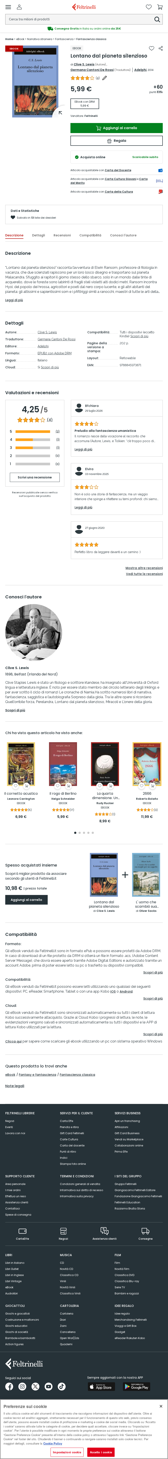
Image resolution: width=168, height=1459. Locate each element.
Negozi (9, 1121)
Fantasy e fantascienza (37, 1074)
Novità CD (66, 1269)
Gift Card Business (127, 1133)
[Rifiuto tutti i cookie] (161, 1406)
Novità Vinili (67, 1287)
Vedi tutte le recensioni (144, 574)
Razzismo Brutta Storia (130, 1208)
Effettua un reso (15, 1196)
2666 (147, 793)
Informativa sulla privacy (77, 1196)
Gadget (120, 1332)
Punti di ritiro (68, 1151)
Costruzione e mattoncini (22, 1320)
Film (117, 1263)
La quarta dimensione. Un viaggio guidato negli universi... (105, 795)
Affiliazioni (121, 1127)
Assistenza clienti (16, 1202)
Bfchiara (92, 406)
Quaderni (66, 1344)
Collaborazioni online (129, 1145)
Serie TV (120, 1287)
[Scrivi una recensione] (104, 78)
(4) (50, 420)
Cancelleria (67, 1332)
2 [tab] (79, 833)
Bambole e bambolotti (20, 1338)
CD (62, 1263)
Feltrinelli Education (127, 1202)
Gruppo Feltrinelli (125, 1184)
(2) (58, 431)
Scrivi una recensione (35, 477)
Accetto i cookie (101, 1452)
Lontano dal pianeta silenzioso (104, 904)
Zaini (63, 1326)
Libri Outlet (12, 1269)
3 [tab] (84, 833)
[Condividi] (161, 48)
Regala (119, 140)
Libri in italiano (14, 1263)
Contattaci (12, 1208)
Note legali (14, 1086)
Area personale (15, 1184)
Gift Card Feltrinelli (72, 1133)
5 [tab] (93, 833)
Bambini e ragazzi (127, 1293)
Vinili (63, 1281)
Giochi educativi (16, 1326)
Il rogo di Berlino (63, 793)
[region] (84, 1429)
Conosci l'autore (123, 235)
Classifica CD (69, 1275)
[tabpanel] (35, 82)
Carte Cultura (69, 1139)
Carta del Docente (118, 170)
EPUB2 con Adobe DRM (55, 353)
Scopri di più (50, 367)
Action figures (14, 1344)
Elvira (89, 469)
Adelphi (140, 70)
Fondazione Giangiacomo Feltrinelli (138, 1196)
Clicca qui (13, 1041)
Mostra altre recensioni (144, 568)
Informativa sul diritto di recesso (81, 1190)
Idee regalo (122, 1313)
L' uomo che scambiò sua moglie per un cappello (146, 904)
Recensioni (62, 235)
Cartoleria (66, 1313)
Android (126, 991)
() (98, 78)
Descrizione (14, 235)
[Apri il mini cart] (160, 7)
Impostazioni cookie (67, 1452)
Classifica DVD (124, 1275)
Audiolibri (11, 1293)
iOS (113, 991)
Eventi (9, 1127)
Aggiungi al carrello (119, 128)
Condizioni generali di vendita (80, 1184)
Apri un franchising (127, 1121)
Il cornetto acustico (21, 793)
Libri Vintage (13, 1281)
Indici (63, 1158)
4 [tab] (88, 833)
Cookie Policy (52, 1443)
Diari (63, 1320)
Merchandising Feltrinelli (131, 1320)
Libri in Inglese (14, 1275)
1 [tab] (35, 114)
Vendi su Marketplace (129, 1139)
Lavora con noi (15, 1133)
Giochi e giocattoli (17, 1313)
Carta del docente (72, 1145)
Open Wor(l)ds (69, 1338)
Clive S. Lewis (84, 64)
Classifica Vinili (70, 1293)
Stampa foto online (73, 1164)
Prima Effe (121, 1151)
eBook (10, 1074)
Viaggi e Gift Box (125, 1326)
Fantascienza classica (77, 1074)
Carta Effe (66, 1121)
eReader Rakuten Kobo (130, 1338)
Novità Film (122, 1269)
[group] (84, 28)
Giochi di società (16, 1332)
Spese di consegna (18, 1214)
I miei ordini (13, 1190)
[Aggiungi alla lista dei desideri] (151, 48)
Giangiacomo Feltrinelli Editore (135, 1190)
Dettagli (38, 235)
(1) (58, 439)
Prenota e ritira (69, 1127)
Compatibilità (90, 235)
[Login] (19, 7)
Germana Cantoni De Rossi (92, 70)
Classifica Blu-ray (127, 1281)
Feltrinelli (91, 116)
